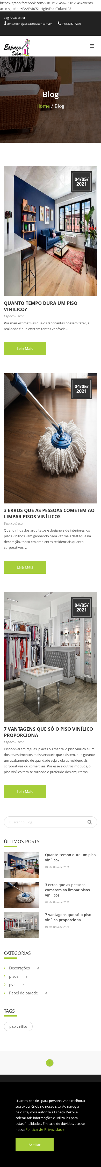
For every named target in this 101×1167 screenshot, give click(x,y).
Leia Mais (25, 348)
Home (43, 106)
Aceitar (34, 1144)
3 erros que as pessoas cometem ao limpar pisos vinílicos (49, 513)
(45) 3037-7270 (71, 24)
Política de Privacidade (44, 1129)
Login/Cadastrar (14, 18)
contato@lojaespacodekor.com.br (29, 24)
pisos (18, 976)
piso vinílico (18, 1026)
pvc (16, 984)
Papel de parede (28, 992)
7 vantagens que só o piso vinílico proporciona (68, 917)
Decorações (24, 967)
